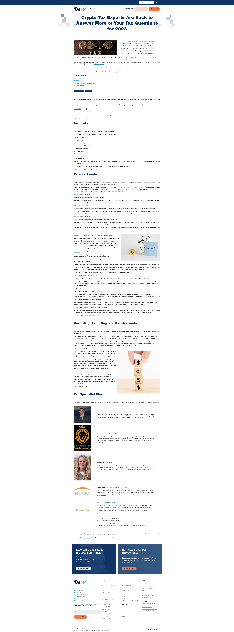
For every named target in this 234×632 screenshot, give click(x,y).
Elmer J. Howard (78, 169)
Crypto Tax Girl (108, 462)
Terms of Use (145, 585)
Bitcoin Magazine (117, 523)
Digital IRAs (78, 78)
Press (123, 609)
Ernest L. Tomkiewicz (79, 315)
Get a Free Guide (141, 8)
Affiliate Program (125, 616)
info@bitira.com (79, 590)
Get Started (154, 8)
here (127, 70)
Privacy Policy (145, 583)
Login (157, 2)
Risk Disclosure (145, 590)
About (123, 607)
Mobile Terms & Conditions (148, 588)
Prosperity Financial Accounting (113, 433)
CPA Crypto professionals (85, 537)
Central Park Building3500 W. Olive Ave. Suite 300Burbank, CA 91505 (82, 594)
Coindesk (126, 523)
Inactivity (77, 80)
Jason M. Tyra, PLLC (110, 502)
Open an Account (129, 568)
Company (103, 8)
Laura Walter (77, 348)
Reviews (124, 614)
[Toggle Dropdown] (98, 9)
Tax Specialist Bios (80, 85)
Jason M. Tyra (77, 108)
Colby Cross (77, 118)
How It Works (93, 8)
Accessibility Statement (147, 595)
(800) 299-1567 (129, 8)
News (123, 611)
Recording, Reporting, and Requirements (85, 83)
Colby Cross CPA (108, 411)
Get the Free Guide (83, 568)
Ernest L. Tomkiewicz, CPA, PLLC (118, 487)
